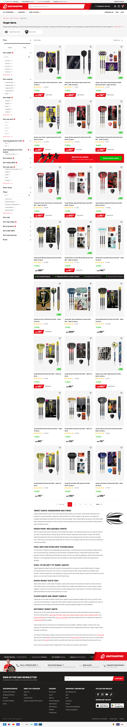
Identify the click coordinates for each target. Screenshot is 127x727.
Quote (5, 704)
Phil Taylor (59, 615)
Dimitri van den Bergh (62, 617)
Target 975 (100, 635)
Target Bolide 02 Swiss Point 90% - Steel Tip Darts (47, 375)
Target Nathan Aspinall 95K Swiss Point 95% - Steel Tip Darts (79, 204)
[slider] (3, 43)
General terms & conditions (99, 719)
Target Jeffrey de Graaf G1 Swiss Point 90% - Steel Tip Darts (109, 430)
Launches (21, 12)
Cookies (122, 719)
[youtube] (107, 694)
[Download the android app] (117, 705)
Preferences (53, 712)
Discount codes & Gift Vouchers (33, 701)
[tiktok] (111, 694)
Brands (68, 704)
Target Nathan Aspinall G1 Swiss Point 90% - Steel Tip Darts (78, 138)
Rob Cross (66, 615)
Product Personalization (73, 707)
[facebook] (98, 694)
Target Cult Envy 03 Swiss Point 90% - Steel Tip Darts (47, 320)
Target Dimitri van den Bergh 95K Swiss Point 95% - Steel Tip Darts (79, 259)
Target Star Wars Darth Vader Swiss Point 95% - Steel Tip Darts (77, 84)
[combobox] (57, 6)
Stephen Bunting (93, 615)
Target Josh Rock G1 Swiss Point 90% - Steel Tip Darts (109, 484)
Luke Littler (52, 615)
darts (16, 18)
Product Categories (71, 710)
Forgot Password (54, 701)
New (67, 698)
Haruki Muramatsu (39, 617)
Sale (67, 695)
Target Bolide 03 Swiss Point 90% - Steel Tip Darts (47, 484)
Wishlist (51, 710)
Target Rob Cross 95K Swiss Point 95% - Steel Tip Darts (109, 259)
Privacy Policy (113, 719)
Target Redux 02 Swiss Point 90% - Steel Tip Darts (78, 430)
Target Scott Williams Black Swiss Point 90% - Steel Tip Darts (48, 259)
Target (46, 640)
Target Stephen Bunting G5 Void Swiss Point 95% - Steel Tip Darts (109, 138)
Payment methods (8, 701)
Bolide (48, 637)
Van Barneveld (38, 620)
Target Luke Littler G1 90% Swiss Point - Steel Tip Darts (48, 84)
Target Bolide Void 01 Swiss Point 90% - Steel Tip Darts (109, 320)
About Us (26, 692)
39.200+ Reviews (119, 1)
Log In (51, 695)
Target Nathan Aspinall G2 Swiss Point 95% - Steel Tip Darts (109, 204)
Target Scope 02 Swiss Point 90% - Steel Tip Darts (78, 375)
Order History (53, 707)
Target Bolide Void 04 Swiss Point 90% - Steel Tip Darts (48, 430)
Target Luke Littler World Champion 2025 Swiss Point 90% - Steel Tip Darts (108, 84)
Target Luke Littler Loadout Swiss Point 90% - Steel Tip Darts (48, 138)
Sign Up (51, 698)
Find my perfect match (111, 158)
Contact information (9, 692)
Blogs (25, 695)
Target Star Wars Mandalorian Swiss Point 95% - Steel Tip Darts (78, 320)
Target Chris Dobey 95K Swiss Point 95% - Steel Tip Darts (78, 484)
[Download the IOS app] (102, 705)
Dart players (34, 12)
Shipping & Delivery (9, 695)
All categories (8, 12)
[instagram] (102, 694)
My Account (52, 692)
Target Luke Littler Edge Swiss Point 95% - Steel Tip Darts (108, 375)
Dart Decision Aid (71, 692)
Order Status (53, 704)
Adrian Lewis (84, 615)
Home (11, 18)
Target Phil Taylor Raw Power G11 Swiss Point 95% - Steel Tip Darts (48, 204)
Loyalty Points (28, 698)
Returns (5, 698)
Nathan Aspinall (74, 615)
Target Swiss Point (76, 637)
